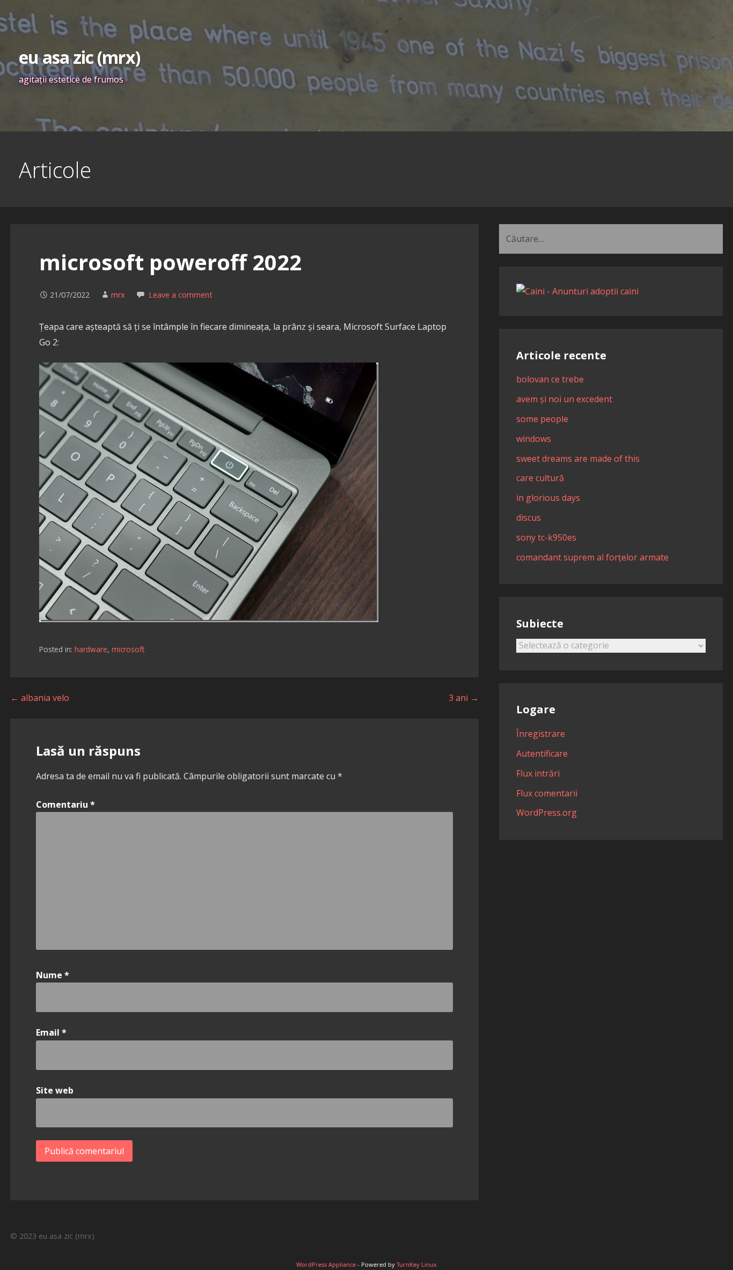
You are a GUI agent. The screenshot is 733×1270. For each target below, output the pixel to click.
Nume (52, 975)
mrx (118, 295)
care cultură (540, 478)
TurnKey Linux (417, 1264)
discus (528, 517)
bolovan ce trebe (550, 379)
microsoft (128, 649)
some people (542, 419)
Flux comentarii (546, 793)
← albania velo (39, 698)
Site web (55, 1090)
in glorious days (548, 498)
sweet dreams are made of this (578, 458)
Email (51, 1032)
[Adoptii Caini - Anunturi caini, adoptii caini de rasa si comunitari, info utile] (577, 291)
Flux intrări (538, 773)
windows (533, 439)
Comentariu (65, 804)
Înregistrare (540, 734)
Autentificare (542, 753)
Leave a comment (180, 295)
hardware (91, 649)
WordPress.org (546, 812)
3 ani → (464, 698)
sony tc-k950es (546, 537)
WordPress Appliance (326, 1264)
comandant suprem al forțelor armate (592, 557)
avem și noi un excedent (564, 399)
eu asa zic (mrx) (79, 57)
